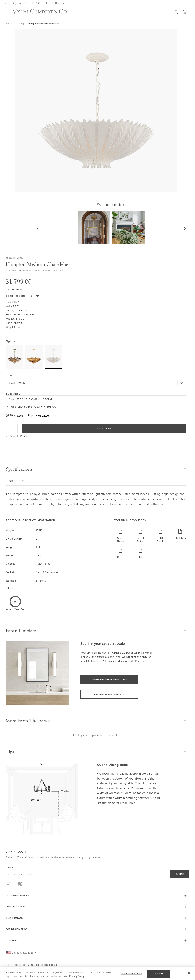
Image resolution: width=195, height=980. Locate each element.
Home (9, 23)
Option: (11, 341)
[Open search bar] (176, 12)
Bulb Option (14, 393)
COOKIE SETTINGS (131, 973)
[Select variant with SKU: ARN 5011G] (34, 356)
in (31, 296)
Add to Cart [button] (104, 428)
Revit (120, 557)
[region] (97, 973)
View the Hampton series (49, 270)
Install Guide (140, 539)
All (140, 557)
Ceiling (20, 23)
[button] (184, 12)
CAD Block (160, 539)
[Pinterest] (20, 884)
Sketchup (180, 538)
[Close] (189, 973)
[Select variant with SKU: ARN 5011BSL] (14, 356)
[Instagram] (8, 884)
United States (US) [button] (22, 952)
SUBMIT (180, 873)
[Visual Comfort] (39, 12)
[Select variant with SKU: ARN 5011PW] (53, 356)
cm (37, 296)
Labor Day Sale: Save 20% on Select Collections (35, 3)
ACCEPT (159, 973)
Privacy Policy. (77, 976)
